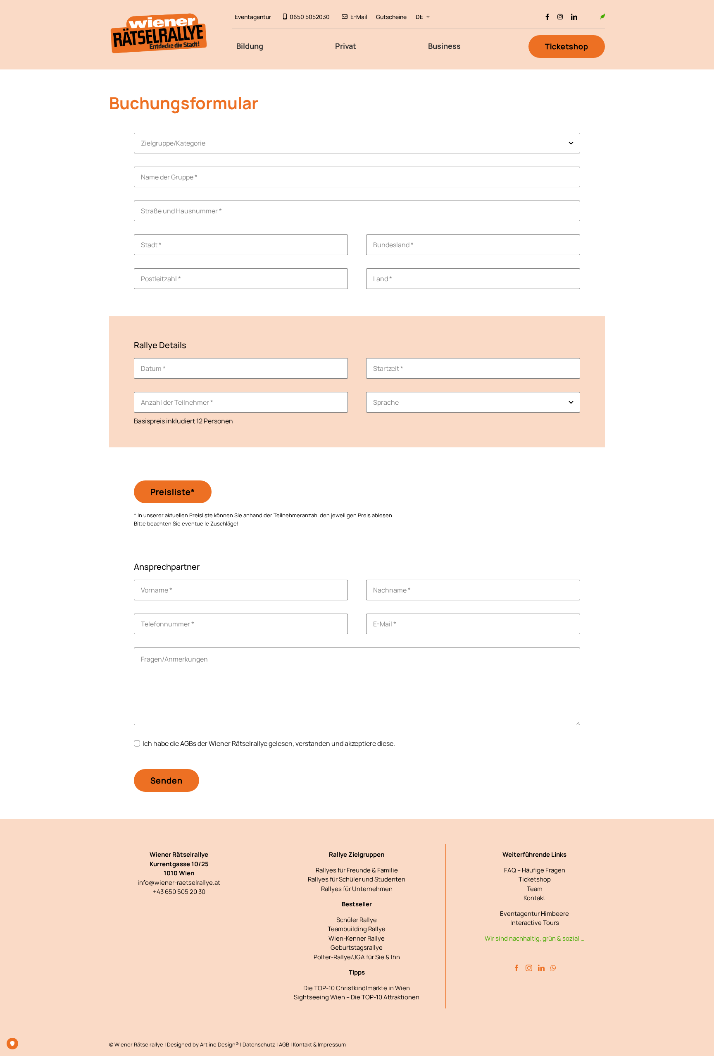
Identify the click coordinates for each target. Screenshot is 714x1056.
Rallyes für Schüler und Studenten (356, 879)
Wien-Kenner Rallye (356, 938)
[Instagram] (529, 968)
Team (535, 888)
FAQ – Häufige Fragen (534, 870)
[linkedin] (574, 17)
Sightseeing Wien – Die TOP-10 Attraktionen (356, 997)
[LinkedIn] (541, 968)
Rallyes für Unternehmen (357, 888)
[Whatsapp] (553, 968)
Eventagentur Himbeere (534, 913)
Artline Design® (219, 1044)
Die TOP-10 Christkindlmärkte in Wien (356, 988)
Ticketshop (535, 879)
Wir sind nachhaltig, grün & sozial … (534, 938)
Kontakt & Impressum (319, 1044)
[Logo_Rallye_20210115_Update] (158, 16)
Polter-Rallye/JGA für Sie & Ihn (357, 957)
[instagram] (560, 17)
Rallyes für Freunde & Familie (357, 870)
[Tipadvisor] (588, 17)
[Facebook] (516, 968)
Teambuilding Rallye (357, 929)
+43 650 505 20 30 (179, 891)
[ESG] (602, 16)
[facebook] (547, 17)
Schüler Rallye (356, 919)
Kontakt (534, 898)
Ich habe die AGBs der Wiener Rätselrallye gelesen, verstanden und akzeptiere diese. (269, 743)
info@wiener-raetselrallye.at (179, 882)
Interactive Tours (534, 922)
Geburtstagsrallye (357, 947)
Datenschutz (259, 1044)
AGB (284, 1044)
